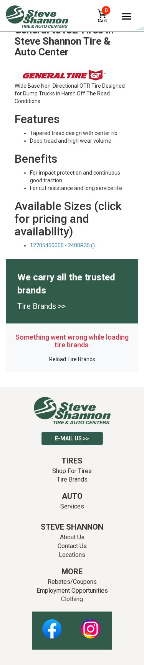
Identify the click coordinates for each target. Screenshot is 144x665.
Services (72, 506)
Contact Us (72, 546)
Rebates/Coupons (72, 581)
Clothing (72, 599)
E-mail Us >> (72, 438)
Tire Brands (72, 479)
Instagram (91, 624)
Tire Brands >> (41, 306)
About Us (72, 537)
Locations (72, 554)
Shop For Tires (72, 471)
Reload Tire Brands (72, 359)
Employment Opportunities (72, 590)
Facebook (52, 624)
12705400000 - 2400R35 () (62, 245)
